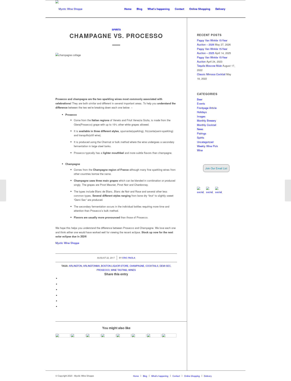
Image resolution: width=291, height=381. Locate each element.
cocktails (152, 265)
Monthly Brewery (206, 120)
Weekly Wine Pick (207, 146)
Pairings (201, 133)
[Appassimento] (123, 340)
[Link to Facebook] (221, 376)
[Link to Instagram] (233, 376)
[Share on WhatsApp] (60, 289)
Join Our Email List (216, 168)
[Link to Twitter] (227, 376)
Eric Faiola (128, 257)
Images (201, 116)
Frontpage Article (207, 108)
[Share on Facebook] (60, 278)
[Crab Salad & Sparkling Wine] (62, 340)
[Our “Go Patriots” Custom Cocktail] (288, 190)
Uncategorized (205, 142)
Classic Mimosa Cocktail (211, 74)
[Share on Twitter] (60, 284)
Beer (199, 99)
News (200, 129)
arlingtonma (91, 265)
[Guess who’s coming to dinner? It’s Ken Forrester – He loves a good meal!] (78, 340)
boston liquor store (114, 265)
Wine (200, 150)
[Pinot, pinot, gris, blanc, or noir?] (138, 340)
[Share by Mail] (60, 306)
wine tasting (119, 269)
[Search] (232, 9)
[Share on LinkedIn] (60, 301)
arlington (75, 265)
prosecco (103, 269)
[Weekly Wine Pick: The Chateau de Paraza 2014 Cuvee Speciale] (108, 340)
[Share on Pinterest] (60, 295)
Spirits (116, 29)
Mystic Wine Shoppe (67, 243)
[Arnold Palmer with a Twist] (93, 340)
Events (201, 103)
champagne (137, 265)
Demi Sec (165, 265)
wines (132, 269)
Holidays (202, 112)
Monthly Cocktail (206, 125)
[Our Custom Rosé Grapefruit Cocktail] (169, 340)
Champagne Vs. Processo (116, 35)
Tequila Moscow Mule (209, 66)
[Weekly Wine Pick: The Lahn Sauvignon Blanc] (154, 340)
